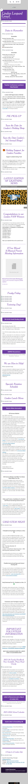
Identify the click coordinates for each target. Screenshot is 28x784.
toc (1, 10)
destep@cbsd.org (6, 759)
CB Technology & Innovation (8, 743)
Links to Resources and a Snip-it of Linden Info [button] (14, 698)
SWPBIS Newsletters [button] (14, 352)
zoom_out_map (26, 21)
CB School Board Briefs (7, 726)
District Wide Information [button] (14, 408)
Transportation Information (8, 738)
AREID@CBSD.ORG (6, 375)
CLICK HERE (5, 108)
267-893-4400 (9, 763)
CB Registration (5, 740)
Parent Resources (6, 735)
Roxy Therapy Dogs (6, 732)
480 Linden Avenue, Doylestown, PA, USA (15, 762)
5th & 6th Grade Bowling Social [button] (14, 319)
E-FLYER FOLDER (6, 729)
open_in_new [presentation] (23, 172)
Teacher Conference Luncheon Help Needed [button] (14, 86)
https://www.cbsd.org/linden (13, 760)
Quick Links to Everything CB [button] (14, 721)
